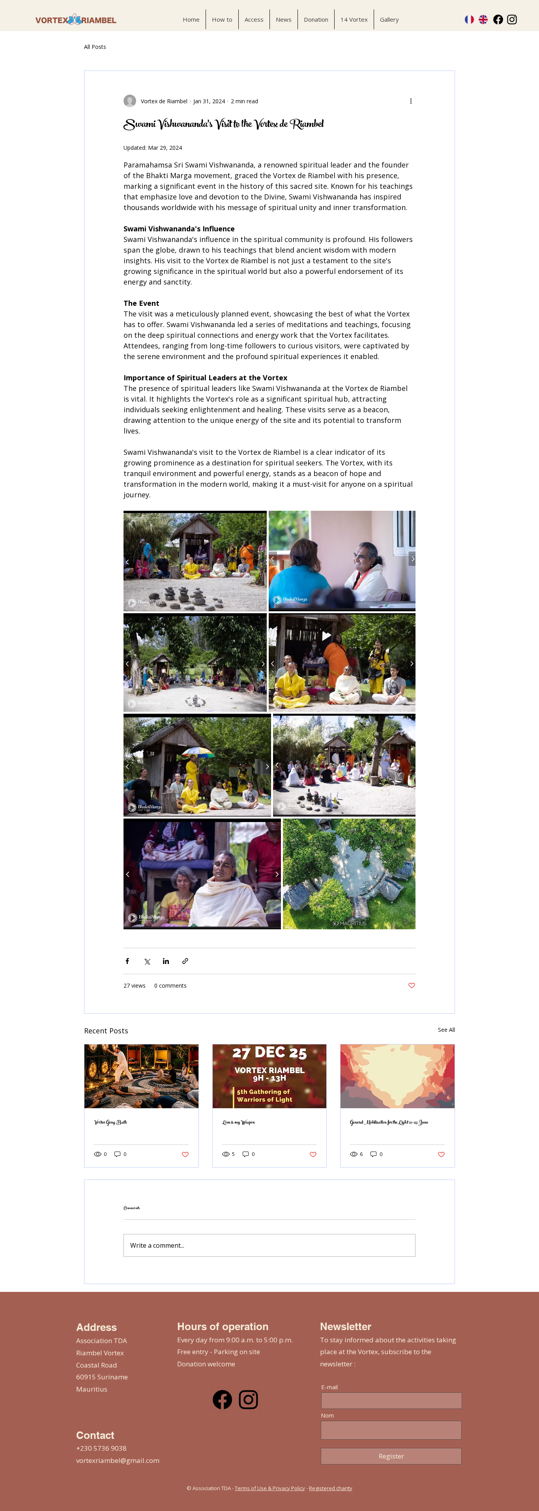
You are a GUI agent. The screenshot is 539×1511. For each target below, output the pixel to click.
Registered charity (330, 1488)
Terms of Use (251, 1488)
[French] (469, 19)
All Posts (95, 46)
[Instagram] (511, 19)
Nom (327, 1415)
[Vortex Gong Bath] (141, 1076)
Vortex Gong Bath (110, 1123)
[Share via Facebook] (127, 961)
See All (446, 1029)
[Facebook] (498, 19)
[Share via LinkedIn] (166, 961)
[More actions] (410, 101)
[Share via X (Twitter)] (146, 961)
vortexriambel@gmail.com (117, 1460)
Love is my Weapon (238, 1123)
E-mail (329, 1387)
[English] (483, 19)
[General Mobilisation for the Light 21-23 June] (398, 1076)
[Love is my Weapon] (270, 1076)
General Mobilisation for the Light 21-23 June (389, 1123)
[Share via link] (185, 961)
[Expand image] (195, 561)
